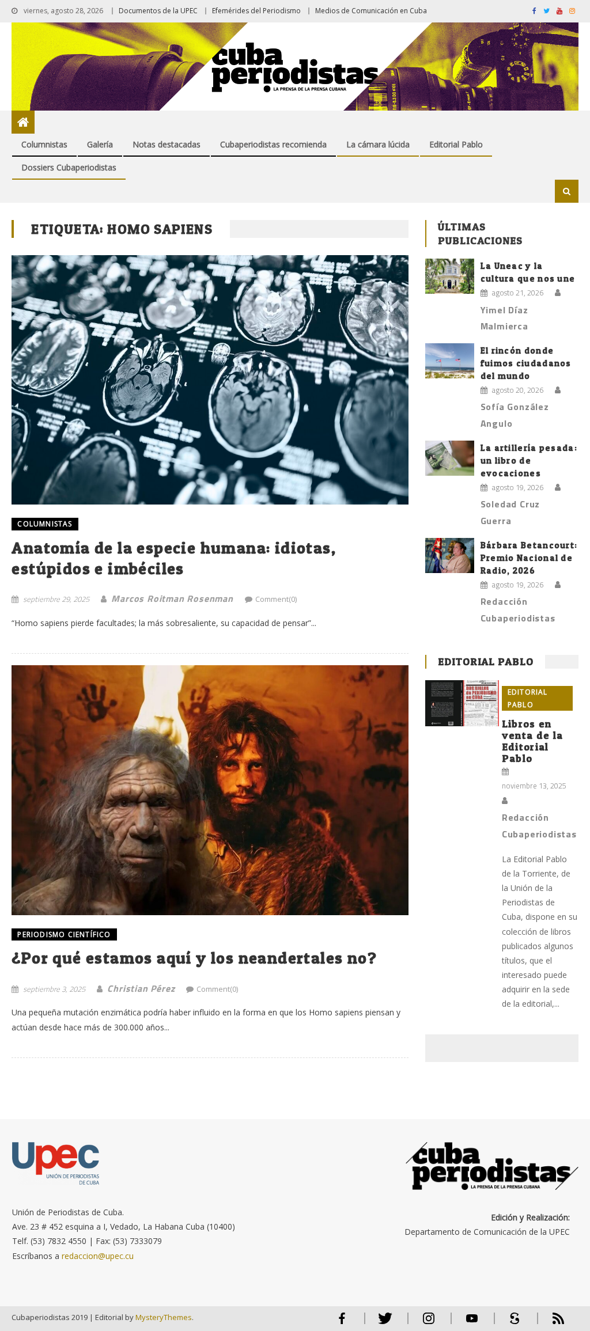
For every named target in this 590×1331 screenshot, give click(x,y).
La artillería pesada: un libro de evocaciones (529, 460)
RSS (551, 1323)
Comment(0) (276, 599)
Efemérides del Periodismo (256, 11)
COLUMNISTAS (44, 524)
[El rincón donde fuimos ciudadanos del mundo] (449, 360)
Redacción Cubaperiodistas (518, 609)
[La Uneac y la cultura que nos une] (449, 276)
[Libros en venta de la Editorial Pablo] (461, 703)
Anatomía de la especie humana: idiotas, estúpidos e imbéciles (174, 558)
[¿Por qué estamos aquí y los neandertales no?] (210, 790)
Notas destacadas (167, 144)
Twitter (383, 1323)
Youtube (471, 1323)
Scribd (512, 1323)
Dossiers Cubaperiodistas (68, 167)
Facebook (342, 1323)
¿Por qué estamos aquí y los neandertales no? (194, 958)
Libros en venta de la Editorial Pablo (532, 741)
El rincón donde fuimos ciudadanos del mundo (526, 363)
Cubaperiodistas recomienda (273, 144)
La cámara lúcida (378, 144)
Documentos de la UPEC (158, 11)
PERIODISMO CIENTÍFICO (64, 934)
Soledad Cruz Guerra (510, 512)
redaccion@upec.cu (98, 1255)
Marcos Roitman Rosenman (172, 598)
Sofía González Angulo (515, 415)
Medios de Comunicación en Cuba (371, 11)
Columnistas (44, 144)
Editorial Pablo (456, 144)
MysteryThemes (163, 1317)
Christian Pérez (141, 988)
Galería (100, 144)
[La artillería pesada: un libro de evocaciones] (449, 458)
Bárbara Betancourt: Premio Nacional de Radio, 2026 (529, 558)
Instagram (428, 1323)
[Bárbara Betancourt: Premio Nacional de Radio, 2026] (449, 555)
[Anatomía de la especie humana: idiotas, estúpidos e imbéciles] (210, 380)
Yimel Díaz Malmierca (504, 318)
